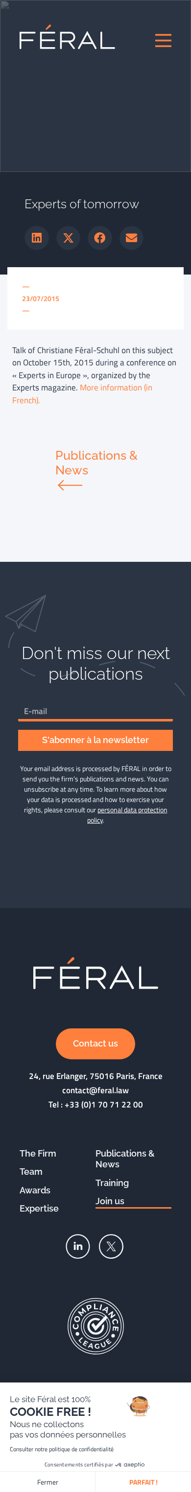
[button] (36, 238)
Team (31, 1171)
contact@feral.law (95, 1090)
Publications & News (125, 1159)
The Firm (38, 1153)
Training (112, 1183)
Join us (110, 1201)
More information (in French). (82, 394)
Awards (35, 1190)
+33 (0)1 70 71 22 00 (104, 1104)
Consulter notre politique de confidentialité (62, 1449)
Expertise (39, 1208)
